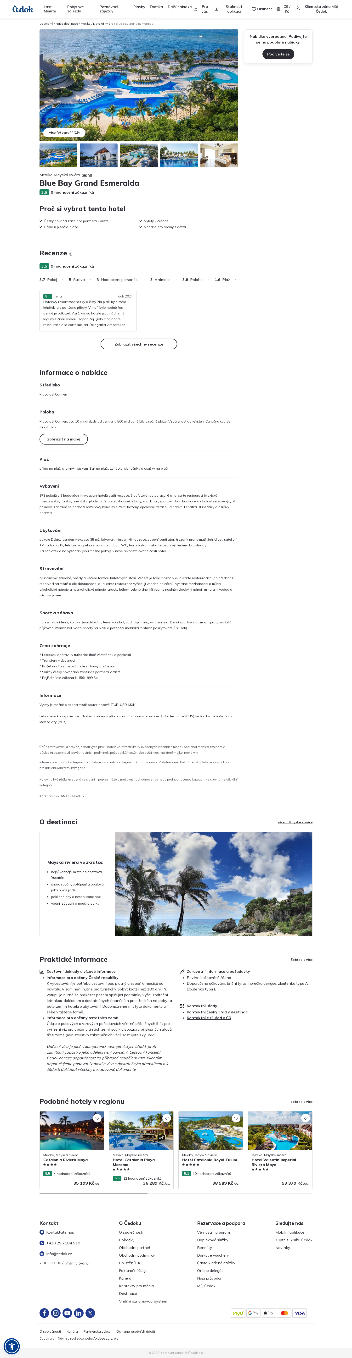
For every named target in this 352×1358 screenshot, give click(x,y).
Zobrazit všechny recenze (138, 344)
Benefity (204, 1247)
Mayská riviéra (103, 23)
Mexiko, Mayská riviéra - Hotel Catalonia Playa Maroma (140, 1116)
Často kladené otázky (216, 1262)
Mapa (87, 174)
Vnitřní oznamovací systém (143, 1301)
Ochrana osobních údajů (135, 1332)
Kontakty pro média (136, 1285)
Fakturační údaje (133, 1270)
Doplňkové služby (212, 1239)
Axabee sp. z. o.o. (106, 1338)
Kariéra (125, 1278)
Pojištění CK (129, 1262)
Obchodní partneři (135, 1247)
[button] (12, 1346)
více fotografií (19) (64, 132)
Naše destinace (67, 23)
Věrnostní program (213, 1232)
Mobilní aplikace (289, 1232)
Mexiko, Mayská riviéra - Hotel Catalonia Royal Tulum (210, 1116)
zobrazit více (301, 1102)
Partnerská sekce (97, 1332)
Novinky (282, 1247)
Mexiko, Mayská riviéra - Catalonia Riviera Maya (66, 1116)
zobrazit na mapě (63, 439)
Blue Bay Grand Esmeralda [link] (134, 23)
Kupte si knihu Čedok (293, 1239)
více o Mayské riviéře (295, 822)
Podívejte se (278, 54)
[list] (70, 254)
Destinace (128, 1293)
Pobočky (127, 1239)
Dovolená (46, 23)
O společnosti (131, 1232)
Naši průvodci (209, 1278)
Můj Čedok (206, 1285)
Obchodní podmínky (137, 1255)
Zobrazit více (301, 959)
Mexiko (86, 23)
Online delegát (210, 1270)
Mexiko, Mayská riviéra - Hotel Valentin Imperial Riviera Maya (278, 1116)
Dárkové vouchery (213, 1255)
